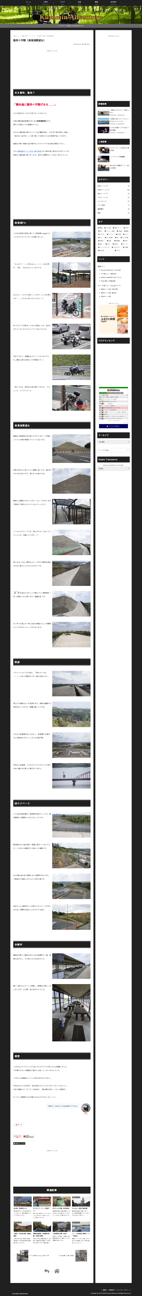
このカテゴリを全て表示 (113, 420)
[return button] (46, 1270)
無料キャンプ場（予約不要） (110, 289)
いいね (18, 1125)
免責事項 (111, 1290)
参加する (125, 422)
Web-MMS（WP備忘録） (108, 281)
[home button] (57, 1270)
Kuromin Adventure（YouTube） (111, 270)
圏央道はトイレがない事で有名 (29, 151)
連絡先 (105, 1290)
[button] (127, 450)
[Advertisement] (52, 65)
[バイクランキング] (28, 1136)
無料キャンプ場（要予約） (109, 293)
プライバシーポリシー (123, 1290)
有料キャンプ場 (106, 296)
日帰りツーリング (20, 1143)
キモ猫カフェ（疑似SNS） (109, 274)
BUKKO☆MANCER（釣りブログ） (111, 277)
